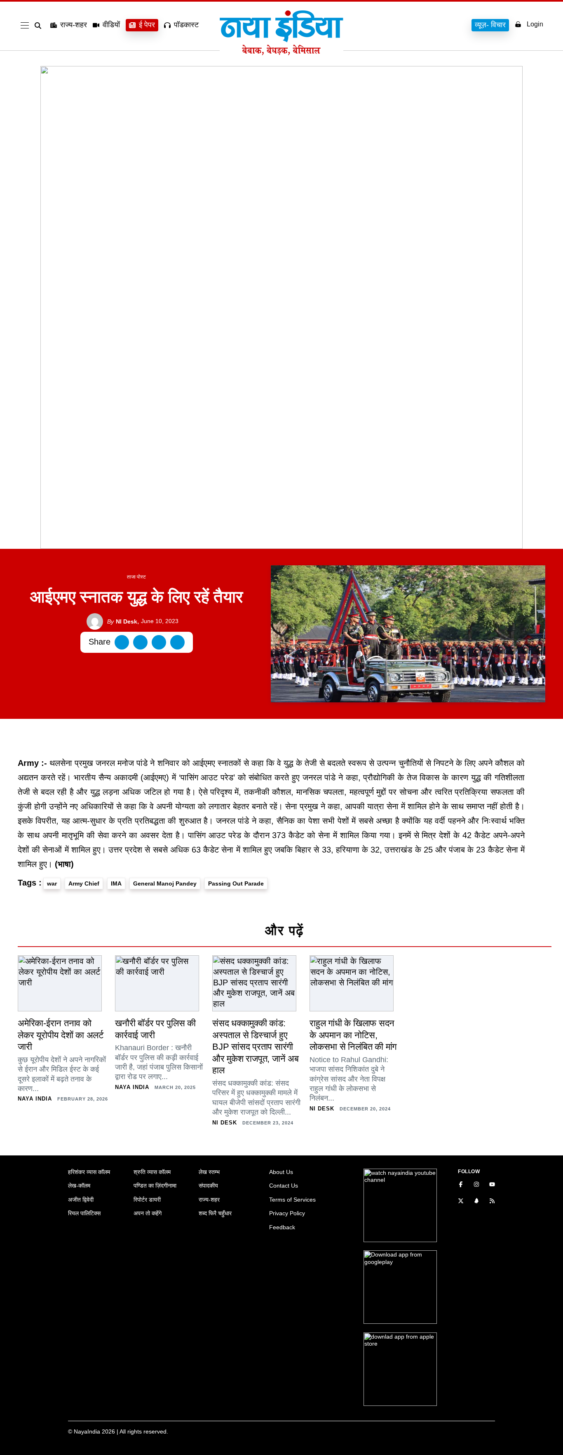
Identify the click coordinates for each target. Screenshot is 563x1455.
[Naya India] (281, 53)
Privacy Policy (287, 1213)
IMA (116, 883)
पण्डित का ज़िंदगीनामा (155, 1185)
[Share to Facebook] (122, 642)
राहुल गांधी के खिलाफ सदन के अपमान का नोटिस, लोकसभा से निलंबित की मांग (353, 1035)
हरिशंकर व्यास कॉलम (89, 1172)
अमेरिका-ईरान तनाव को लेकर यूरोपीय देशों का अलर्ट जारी (61, 1035)
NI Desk (122, 621)
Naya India (35, 1099)
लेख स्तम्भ (209, 1172)
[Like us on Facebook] (461, 1185)
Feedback (282, 1227)
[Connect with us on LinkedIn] (476, 1201)
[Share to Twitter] (140, 642)
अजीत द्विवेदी (81, 1199)
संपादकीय (208, 1185)
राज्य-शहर (73, 25)
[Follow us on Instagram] (476, 1185)
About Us (281, 1172)
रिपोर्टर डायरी (147, 1199)
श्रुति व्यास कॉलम (152, 1172)
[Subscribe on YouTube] (492, 1185)
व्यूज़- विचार (490, 25)
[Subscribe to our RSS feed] (492, 1201)
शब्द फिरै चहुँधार (215, 1213)
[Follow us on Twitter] (461, 1201)
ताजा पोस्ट (136, 577)
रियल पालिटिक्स (84, 1213)
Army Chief (83, 883)
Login (535, 24)
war (52, 883)
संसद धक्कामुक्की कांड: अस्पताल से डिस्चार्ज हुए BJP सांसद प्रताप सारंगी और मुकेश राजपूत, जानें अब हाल (255, 1046)
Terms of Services (292, 1199)
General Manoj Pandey (165, 883)
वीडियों (111, 25)
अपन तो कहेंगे (148, 1213)
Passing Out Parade (236, 883)
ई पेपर (147, 25)
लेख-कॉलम (79, 1185)
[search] (40, 25)
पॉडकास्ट (186, 25)
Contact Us (283, 1185)
